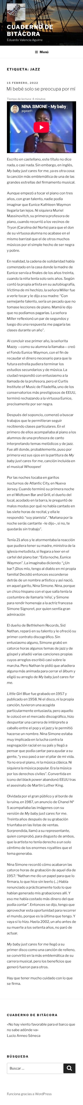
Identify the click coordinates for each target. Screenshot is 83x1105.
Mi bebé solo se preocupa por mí (40, 89)
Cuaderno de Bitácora (30, 30)
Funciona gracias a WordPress (29, 1094)
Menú (44, 52)
